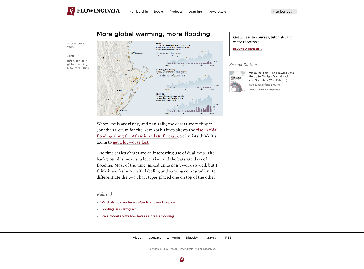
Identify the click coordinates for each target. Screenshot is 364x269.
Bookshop (274, 89)
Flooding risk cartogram (118, 209)
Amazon (261, 89)
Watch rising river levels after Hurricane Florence (137, 202)
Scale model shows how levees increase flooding (137, 216)
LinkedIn (173, 237)
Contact (155, 237)
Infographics (75, 60)
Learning (195, 11)
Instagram (211, 237)
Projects (176, 11)
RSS (228, 237)
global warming (77, 64)
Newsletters (217, 11)
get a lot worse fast (131, 142)
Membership (138, 11)
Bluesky (192, 237)
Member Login (284, 11)
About (138, 237)
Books (159, 11)
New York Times (78, 67)
